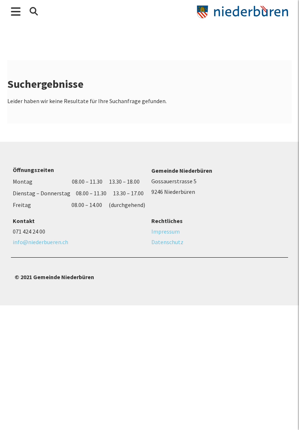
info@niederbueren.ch (40, 242)
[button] (33, 11)
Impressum (165, 231)
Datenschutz (167, 242)
